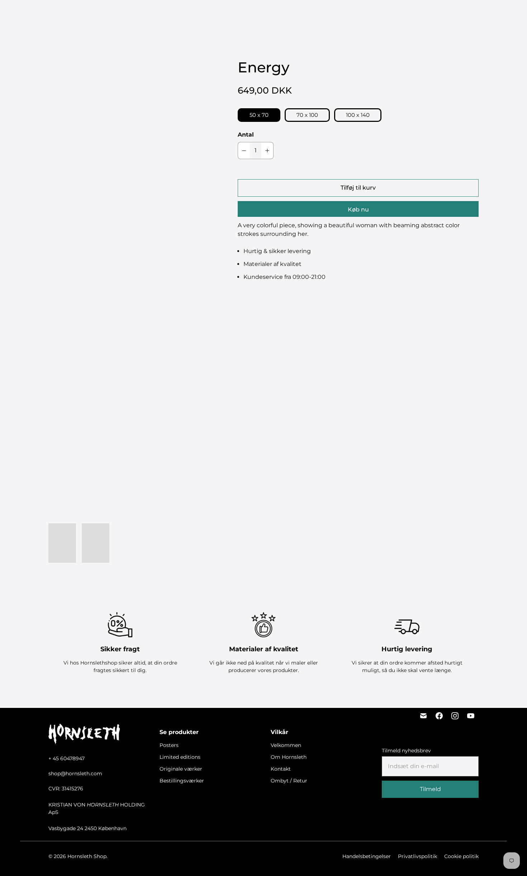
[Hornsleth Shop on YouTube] (471, 716)
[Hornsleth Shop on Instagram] (455, 716)
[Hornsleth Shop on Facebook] (439, 716)
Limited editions (207, 14)
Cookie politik (461, 856)
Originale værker (257, 14)
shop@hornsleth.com (75, 773)
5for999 (143, 14)
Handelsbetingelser (366, 856)
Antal (246, 134)
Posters (171, 14)
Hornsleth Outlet (364, 14)
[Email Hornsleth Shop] (423, 716)
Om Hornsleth (289, 757)
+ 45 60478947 (66, 758)
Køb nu (358, 209)
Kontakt (281, 769)
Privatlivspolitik (417, 856)
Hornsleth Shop (86, 856)
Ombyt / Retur (289, 780)
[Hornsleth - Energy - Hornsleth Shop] (128, 173)
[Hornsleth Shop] (46, 14)
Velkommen (286, 745)
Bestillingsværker (310, 14)
